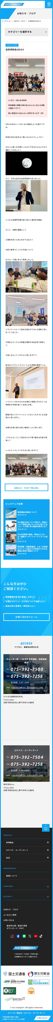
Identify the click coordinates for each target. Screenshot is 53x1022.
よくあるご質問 (9, 915)
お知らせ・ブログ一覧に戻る (26, 488)
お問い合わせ (9, 920)
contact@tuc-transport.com (27, 687)
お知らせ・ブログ (19, 21)
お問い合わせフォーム (26, 617)
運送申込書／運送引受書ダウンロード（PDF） (17, 927)
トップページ (6, 21)
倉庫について (11, 876)
